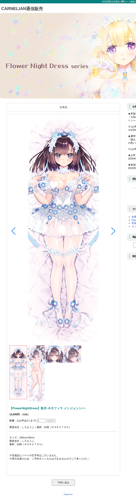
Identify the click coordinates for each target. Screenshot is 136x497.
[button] (13, 231)
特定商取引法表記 (111, 1)
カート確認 (129, 1)
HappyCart (68, 494)
